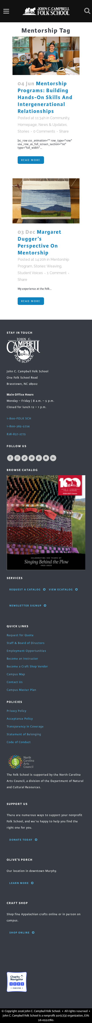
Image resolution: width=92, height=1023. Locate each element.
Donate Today (21, 839)
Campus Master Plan (21, 690)
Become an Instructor (22, 658)
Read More (30, 160)
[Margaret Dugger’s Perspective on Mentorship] (46, 201)
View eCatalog (61, 589)
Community (59, 118)
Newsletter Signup (25, 605)
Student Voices (30, 273)
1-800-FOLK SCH (19, 418)
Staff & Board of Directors (26, 643)
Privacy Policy (16, 711)
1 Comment (57, 273)
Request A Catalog (25, 589)
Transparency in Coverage (25, 726)
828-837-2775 (16, 434)
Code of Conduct (19, 742)
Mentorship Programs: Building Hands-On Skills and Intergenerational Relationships (45, 97)
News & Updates (52, 125)
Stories (23, 131)
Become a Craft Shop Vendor (27, 666)
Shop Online (19, 932)
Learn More (19, 883)
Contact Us (15, 682)
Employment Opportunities (26, 651)
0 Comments (44, 131)
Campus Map (16, 674)
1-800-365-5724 (18, 426)
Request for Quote (20, 635)
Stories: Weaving (47, 266)
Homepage (27, 125)
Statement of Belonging (24, 734)
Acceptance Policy (20, 719)
